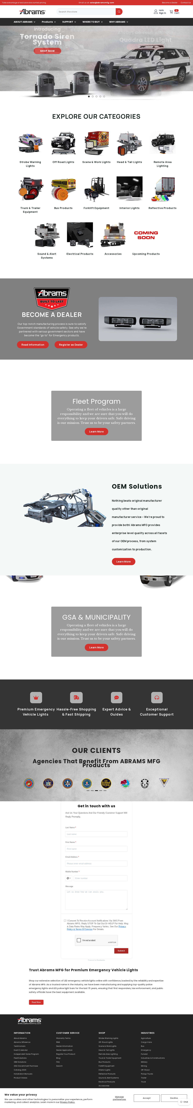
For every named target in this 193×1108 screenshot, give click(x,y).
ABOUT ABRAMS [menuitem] (23, 21)
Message (69, 886)
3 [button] (96, 96)
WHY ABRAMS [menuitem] (117, 21)
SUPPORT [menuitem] (67, 21)
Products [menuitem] (47, 21)
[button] (2, 62)
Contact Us (186, 2)
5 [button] (104, 96)
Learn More (96, 431)
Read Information (32, 344)
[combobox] (86, 11)
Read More (36, 1002)
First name (70, 842)
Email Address (71, 857)
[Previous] (28, 783)
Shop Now (145, 61)
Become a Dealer (169, 2)
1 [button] (89, 96)
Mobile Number (71, 872)
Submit (121, 951)
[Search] (89, 11)
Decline (174, 1098)
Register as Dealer (71, 344)
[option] (96, 63)
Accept (147, 1098)
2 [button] (93, 96)
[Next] (165, 783)
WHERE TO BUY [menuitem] (91, 21)
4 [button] (100, 96)
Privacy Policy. (67, 1102)
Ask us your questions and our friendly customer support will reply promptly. (96, 815)
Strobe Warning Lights (30, 164)
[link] (30, 1020)
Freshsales (101, 960)
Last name (70, 827)
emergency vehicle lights (81, 980)
